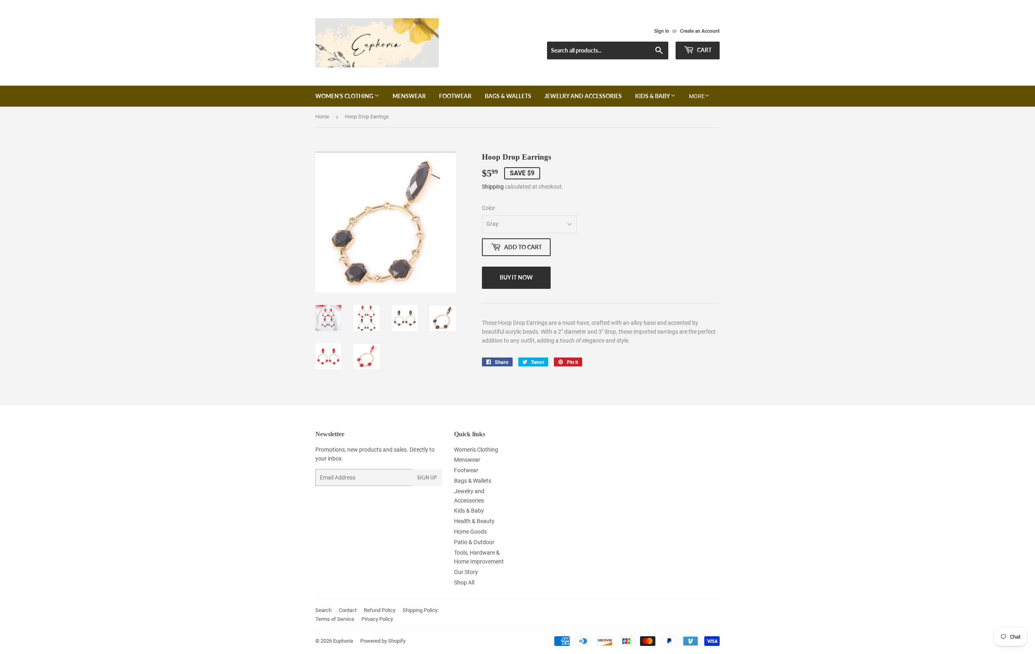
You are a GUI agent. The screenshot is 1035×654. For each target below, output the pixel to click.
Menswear (409, 96)
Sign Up (427, 478)
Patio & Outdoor (474, 542)
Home (322, 117)
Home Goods (470, 531)
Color (488, 208)
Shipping (493, 186)
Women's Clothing (344, 96)
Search (323, 610)
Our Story (466, 572)
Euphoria (343, 641)
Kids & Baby (653, 96)
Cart (704, 49)
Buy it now (516, 277)
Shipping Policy (420, 610)
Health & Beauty (474, 521)
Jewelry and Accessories (583, 96)
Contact (348, 610)
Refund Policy (379, 610)
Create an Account (700, 31)
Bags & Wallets (508, 96)
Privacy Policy (377, 619)
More (697, 96)
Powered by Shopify (383, 641)
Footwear (455, 96)
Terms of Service (334, 619)
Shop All (464, 582)
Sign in (661, 31)
